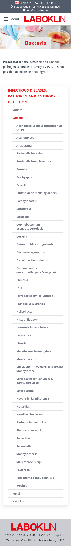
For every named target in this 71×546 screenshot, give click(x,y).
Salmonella (23, 446)
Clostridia (22, 217)
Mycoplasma (25, 391)
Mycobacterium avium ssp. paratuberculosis (34, 381)
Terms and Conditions (21, 540)
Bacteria (17, 118)
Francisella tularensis (30, 304)
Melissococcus (26, 359)
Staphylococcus (26, 454)
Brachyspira (24, 177)
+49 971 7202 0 (47, 3)
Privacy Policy (47, 540)
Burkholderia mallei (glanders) (37, 193)
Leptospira (23, 335)
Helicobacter (25, 311)
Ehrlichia (22, 280)
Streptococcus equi (29, 462)
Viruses (17, 110)
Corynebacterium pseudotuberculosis (29, 226)
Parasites (18, 501)
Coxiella (21, 236)
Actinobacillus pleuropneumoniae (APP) (39, 128)
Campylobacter (26, 201)
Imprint (59, 535)
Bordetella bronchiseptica (33, 161)
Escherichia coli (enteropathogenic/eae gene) (36, 270)
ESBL (19, 288)
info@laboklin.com (38, 10)
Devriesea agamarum (30, 252)
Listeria (21, 343)
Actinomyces (25, 137)
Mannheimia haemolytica (33, 351)
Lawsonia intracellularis (32, 327)
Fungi (16, 493)
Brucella (21, 185)
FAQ (62, 540)
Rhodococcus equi (28, 430)
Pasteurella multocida (31, 422)
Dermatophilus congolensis (34, 244)
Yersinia (21, 485)
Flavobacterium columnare (34, 296)
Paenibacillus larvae (29, 414)
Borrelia (21, 169)
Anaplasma (24, 145)
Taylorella (23, 470)
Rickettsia (23, 438)
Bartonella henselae (29, 153)
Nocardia (22, 406)
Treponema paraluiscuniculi (35, 478)
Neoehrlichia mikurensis (33, 398)
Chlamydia (23, 209)
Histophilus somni (28, 319)
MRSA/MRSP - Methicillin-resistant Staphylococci (39, 369)
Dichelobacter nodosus (32, 260)
